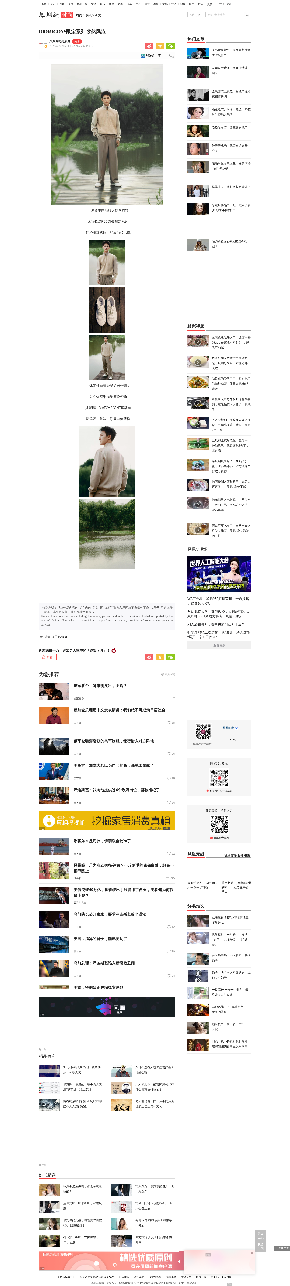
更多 (209, 4)
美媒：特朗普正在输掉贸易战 (98, 987)
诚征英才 (139, 1277)
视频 (61, 4)
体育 (111, 4)
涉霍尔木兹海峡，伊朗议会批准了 (102, 840)
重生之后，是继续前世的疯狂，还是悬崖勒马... (236, 887)
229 (172, 951)
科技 (147, 4)
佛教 (182, 4)
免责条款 (171, 1277)
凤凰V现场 (197, 549)
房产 (138, 4)
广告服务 (124, 1277)
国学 (191, 4)
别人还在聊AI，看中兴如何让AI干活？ (216, 624)
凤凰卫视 (82, 4)
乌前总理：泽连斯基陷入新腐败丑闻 (104, 962)
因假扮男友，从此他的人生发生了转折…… (202, 885)
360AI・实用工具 (158, 55)
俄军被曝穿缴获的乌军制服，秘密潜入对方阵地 (114, 740)
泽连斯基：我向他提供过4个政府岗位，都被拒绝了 (117, 789)
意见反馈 (186, 1277)
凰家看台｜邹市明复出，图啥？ (100, 685)
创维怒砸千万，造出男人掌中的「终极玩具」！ (74, 650)
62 (173, 853)
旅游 (173, 4)
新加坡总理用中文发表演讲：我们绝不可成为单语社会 (119, 709)
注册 (221, 4)
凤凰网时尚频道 (59, 41)
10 (173, 778)
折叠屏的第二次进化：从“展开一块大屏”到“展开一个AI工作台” (219, 634)
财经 (93, 4)
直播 (70, 4)
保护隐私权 (155, 1277)
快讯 (89, 15)
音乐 (234, 855)
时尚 (120, 4)
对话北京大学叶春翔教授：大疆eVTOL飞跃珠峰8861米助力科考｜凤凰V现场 (218, 613)
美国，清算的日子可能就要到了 (100, 938)
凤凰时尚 (228, 728)
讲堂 (227, 855)
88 (173, 722)
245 (172, 878)
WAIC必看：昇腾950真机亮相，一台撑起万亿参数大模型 (218, 601)
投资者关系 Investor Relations (97, 1277)
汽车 (129, 4)
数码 (200, 4)
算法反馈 (170, 674)
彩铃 (241, 855)
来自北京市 (71, 46)
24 (173, 976)
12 (173, 927)
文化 (165, 4)
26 (173, 753)
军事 (156, 4)
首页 (43, 4)
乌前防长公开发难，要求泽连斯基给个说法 (110, 914)
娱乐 (102, 4)
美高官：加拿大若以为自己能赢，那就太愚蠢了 (114, 765)
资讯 (52, 4)
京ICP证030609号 (221, 1277)
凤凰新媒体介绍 (66, 1277)
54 (173, 802)
